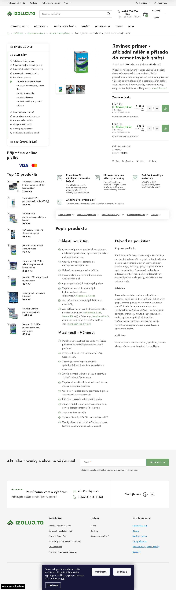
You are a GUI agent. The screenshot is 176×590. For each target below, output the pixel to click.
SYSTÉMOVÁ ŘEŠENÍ (25, 142)
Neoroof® (67, 316)
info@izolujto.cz (88, 491)
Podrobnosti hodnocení (150, 64)
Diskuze (154, 214)
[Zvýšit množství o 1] (157, 108)
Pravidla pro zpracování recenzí (63, 552)
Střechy (136, 531)
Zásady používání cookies (60, 525)
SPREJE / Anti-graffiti (22, 124)
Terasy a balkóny (140, 541)
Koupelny (137, 552)
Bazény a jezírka (140, 536)
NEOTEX (123, 153)
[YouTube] (152, 494)
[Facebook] (145, 494)
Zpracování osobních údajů (60, 531)
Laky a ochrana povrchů (23, 112)
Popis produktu (64, 214)
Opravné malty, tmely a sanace (26, 116)
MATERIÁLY (20, 55)
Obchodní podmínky (58, 536)
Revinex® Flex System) (79, 323)
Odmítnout (100, 571)
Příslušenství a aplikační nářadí (26, 132)
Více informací (159, 88)
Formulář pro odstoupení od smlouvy (65, 541)
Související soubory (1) (111, 214)
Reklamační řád (55, 546)
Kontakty (33, 3)
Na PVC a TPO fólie (25, 93)
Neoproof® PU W (92, 312)
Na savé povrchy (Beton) (28, 81)
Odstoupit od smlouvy (13, 586)
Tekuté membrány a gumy (24, 61)
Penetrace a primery (22, 77)
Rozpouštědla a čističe (22, 120)
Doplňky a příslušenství (23, 128)
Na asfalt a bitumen (24, 97)
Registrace (162, 3)
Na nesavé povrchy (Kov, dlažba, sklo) (30, 87)
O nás (93, 525)
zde (62, 578)
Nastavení (53, 585)
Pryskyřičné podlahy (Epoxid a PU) (28, 69)
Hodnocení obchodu (16, 3)
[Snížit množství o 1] (149, 108)
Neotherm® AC (100, 316)
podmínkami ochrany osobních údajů (122, 470)
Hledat (108, 14)
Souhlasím (122, 571)
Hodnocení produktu (136, 214)
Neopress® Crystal (85, 295)
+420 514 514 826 (129, 12)
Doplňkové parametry (86, 214)
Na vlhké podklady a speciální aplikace (29, 103)
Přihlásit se (158, 462)
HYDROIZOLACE (23, 47)
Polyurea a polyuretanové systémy (27, 65)
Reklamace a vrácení (51, 3)
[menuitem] (19, 26)
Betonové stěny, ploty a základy (146, 546)
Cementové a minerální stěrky (25, 73)
